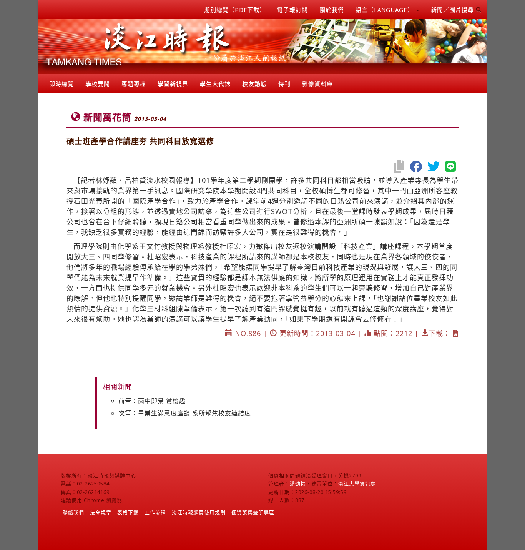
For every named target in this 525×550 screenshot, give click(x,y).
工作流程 (155, 512)
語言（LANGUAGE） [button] (385, 9)
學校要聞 (97, 84)
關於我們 (331, 9)
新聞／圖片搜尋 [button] (453, 9)
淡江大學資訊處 (357, 483)
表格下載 (128, 512)
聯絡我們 (73, 512)
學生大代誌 (215, 84)
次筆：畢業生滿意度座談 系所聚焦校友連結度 (184, 413)
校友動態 (254, 84)
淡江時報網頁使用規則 (199, 512)
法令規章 (100, 512)
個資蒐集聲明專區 (252, 512)
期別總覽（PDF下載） (235, 9)
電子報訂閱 (292, 9)
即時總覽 (61, 84)
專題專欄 (133, 84)
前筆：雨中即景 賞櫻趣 (152, 401)
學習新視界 (173, 84)
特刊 (284, 84)
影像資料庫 (317, 84)
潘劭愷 (298, 483)
